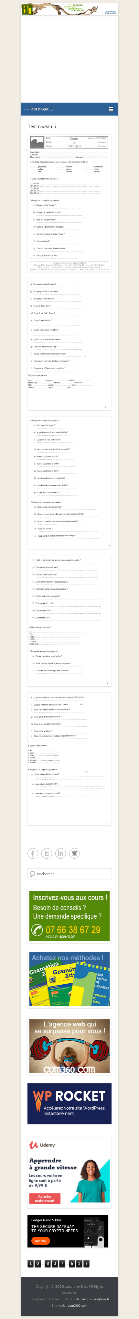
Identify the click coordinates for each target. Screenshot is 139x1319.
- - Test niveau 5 (38, 109)
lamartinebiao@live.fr (93, 1299)
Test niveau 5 (41, 126)
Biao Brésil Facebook (32, 853)
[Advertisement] (69, 58)
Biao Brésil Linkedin (60, 853)
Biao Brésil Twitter (46, 853)
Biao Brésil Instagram (74, 853)
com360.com (78, 1306)
